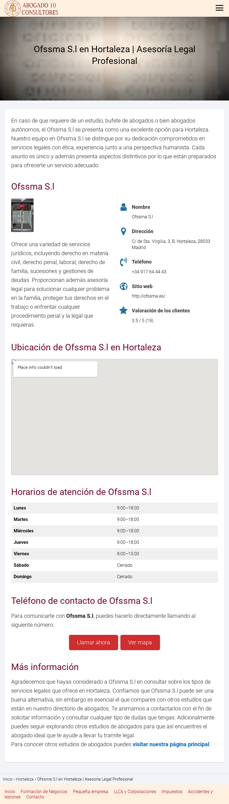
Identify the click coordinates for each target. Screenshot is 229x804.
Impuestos (172, 791)
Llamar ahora (93, 642)
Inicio (9, 791)
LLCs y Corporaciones (135, 791)
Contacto (35, 797)
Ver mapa (140, 642)
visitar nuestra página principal (171, 744)
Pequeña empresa (90, 791)
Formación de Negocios (44, 791)
